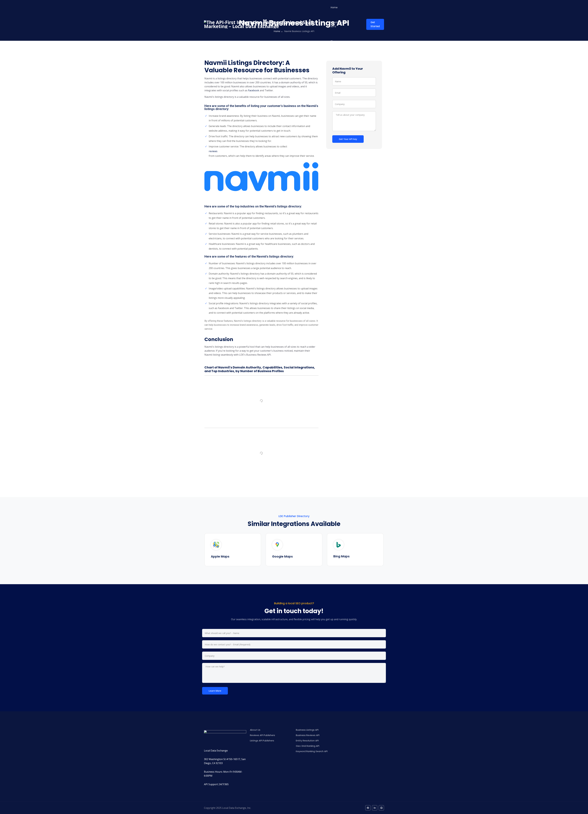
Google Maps (282, 556)
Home (334, 7)
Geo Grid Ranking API (307, 746)
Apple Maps (220, 556)
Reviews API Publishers (262, 735)
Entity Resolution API (307, 740)
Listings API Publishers (262, 740)
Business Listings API (307, 729)
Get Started (375, 24)
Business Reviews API (307, 735)
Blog (333, 41)
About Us (255, 729)
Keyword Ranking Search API (312, 751)
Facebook (253, 90)
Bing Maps (341, 556)
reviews (213, 151)
